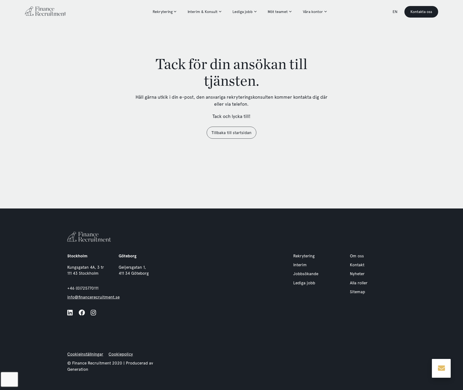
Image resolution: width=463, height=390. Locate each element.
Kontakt (357, 264)
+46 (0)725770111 (82, 288)
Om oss (357, 256)
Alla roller (359, 282)
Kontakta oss (421, 11)
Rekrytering (163, 11)
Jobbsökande (305, 273)
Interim (300, 264)
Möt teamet (278, 11)
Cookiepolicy (121, 354)
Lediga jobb (242, 11)
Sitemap (357, 291)
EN (395, 11)
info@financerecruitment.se (93, 297)
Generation (77, 369)
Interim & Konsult (203, 11)
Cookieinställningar (85, 354)
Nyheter (357, 273)
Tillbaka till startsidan (231, 132)
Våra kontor (313, 11)
